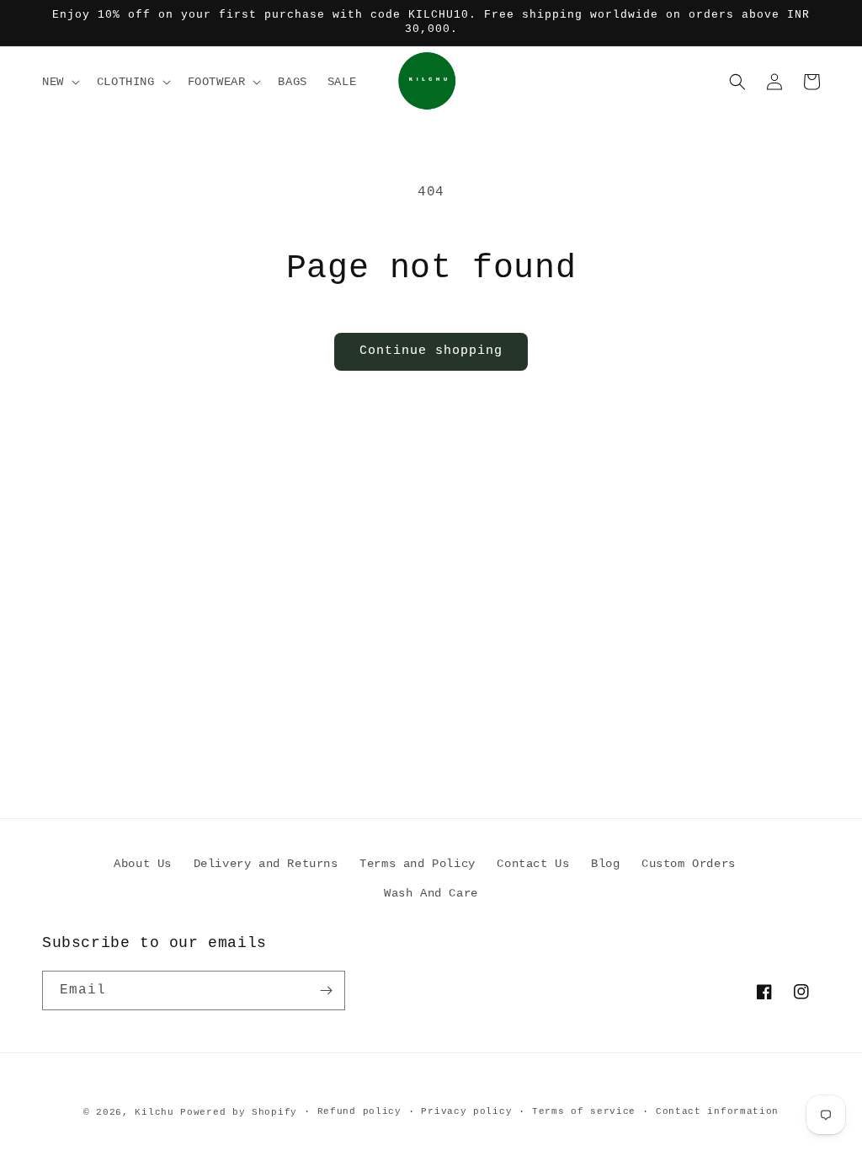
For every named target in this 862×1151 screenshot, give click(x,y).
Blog (605, 863)
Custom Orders (688, 863)
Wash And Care (431, 893)
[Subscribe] (325, 990)
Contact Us (533, 863)
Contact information (717, 1111)
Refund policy (359, 1111)
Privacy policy (466, 1111)
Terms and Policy (417, 863)
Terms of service (584, 1111)
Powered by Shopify (238, 1112)
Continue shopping (431, 351)
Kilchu (154, 1112)
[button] (59, 81)
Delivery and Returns (266, 863)
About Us (143, 863)
